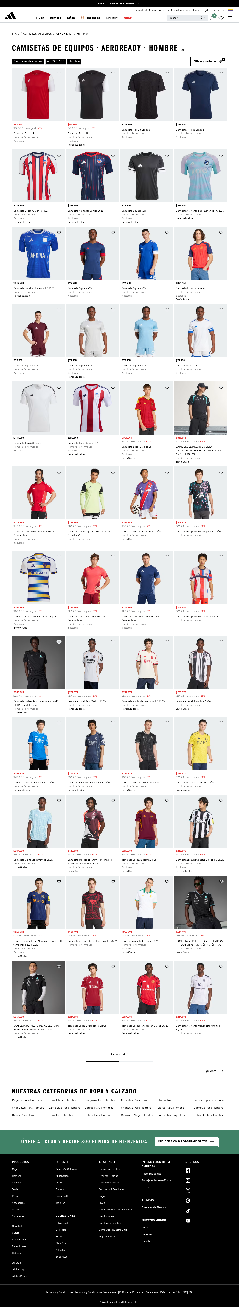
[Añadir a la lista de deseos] (59, 74)
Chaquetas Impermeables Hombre (172, 1101)
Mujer (40, 17)
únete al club (218, 10)
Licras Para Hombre (170, 1107)
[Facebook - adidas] (206, 1171)
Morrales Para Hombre (136, 1100)
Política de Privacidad (131, 1292)
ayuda (161, 10)
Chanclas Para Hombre (136, 1107)
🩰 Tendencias (90, 17)
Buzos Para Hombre (25, 1115)
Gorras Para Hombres (99, 1107)
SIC (185, 1292)
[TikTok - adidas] (206, 1211)
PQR (190, 1292)
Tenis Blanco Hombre (62, 1100)
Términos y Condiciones (59, 1292)
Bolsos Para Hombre (98, 1115)
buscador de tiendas (146, 10)
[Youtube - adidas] (206, 1221)
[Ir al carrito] (230, 17)
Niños (71, 17)
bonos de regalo (201, 10)
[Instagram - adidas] (206, 1181)
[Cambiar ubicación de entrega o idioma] (231, 10)
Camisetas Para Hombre (64, 1107)
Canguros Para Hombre (100, 1100)
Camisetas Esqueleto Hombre (171, 1116)
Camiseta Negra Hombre (137, 1115)
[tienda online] (10, 16)
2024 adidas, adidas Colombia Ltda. (119, 1302)
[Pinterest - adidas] (206, 1201)
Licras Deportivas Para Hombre (209, 1101)
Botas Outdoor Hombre (209, 1115)
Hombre (55, 17)
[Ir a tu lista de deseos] (221, 17)
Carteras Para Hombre (208, 1107)
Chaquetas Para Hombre (28, 1107)
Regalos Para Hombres (27, 1100)
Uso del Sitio (174, 1292)
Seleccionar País (155, 1292)
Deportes (112, 17)
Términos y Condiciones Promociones (96, 1292)
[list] (101, 62)
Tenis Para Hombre (61, 1115)
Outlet (128, 17)
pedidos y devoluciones (178, 10)
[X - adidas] (206, 1191)
